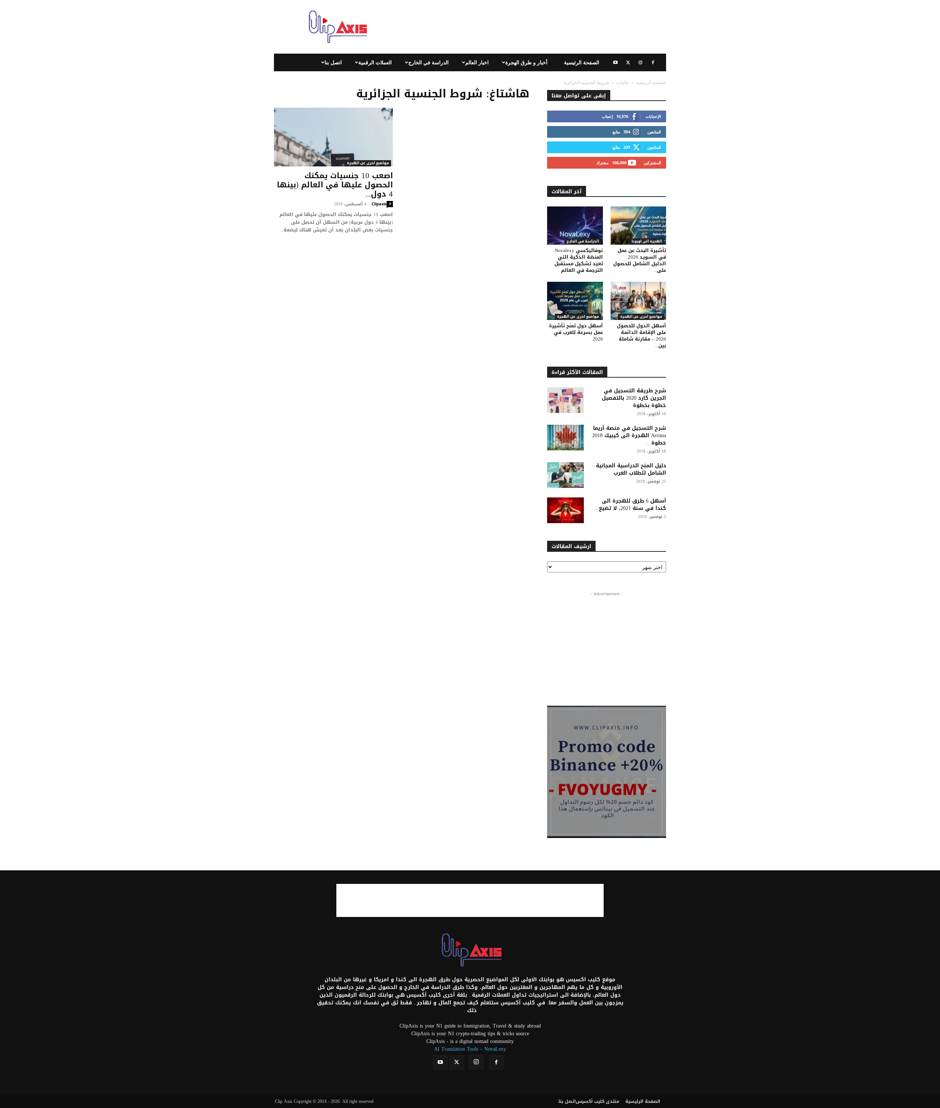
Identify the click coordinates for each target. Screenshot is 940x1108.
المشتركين (652, 162)
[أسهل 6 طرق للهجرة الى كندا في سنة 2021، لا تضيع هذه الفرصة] (565, 510)
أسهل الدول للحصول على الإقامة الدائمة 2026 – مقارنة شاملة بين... (641, 335)
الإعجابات (653, 116)
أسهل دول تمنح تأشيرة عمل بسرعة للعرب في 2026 (576, 332)
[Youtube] (615, 62)
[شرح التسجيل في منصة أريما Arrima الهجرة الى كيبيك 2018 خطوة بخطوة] (565, 437)
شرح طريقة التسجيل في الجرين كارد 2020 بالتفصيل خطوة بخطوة (634, 398)
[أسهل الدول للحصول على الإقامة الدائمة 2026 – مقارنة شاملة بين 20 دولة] (638, 301)
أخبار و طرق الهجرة (526, 62)
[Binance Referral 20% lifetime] (606, 772)
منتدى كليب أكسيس (597, 1101)
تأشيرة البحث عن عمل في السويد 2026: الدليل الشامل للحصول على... (639, 260)
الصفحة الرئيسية (581, 62)
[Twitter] (627, 62)
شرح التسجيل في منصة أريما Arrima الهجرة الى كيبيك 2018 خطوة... (629, 435)
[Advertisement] (532, 26)
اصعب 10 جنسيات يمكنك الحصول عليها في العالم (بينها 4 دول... (335, 184)
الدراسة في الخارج (428, 62)
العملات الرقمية (375, 62)
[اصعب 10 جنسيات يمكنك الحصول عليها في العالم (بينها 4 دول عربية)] (333, 137)
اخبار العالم (477, 62)
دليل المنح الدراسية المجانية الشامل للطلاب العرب (631, 469)
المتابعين (654, 131)
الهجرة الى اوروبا (647, 241)
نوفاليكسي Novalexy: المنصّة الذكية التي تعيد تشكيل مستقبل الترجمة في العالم (578, 260)
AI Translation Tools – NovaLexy (470, 1049)
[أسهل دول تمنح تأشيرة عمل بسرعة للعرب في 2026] (575, 301)
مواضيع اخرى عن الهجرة (368, 163)
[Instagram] (640, 62)
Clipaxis (379, 203)
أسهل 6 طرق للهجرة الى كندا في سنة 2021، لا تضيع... (630, 504)
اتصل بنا (333, 62)
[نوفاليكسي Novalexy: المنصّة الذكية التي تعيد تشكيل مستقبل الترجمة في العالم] (575, 225)
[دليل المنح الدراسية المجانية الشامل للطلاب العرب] (565, 475)
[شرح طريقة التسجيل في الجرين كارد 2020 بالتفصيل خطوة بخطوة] (565, 400)
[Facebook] (652, 62)
